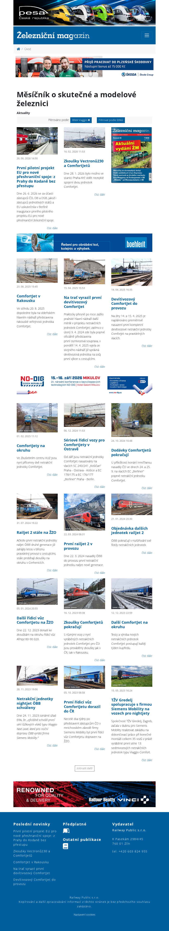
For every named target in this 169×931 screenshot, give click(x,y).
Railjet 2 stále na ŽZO (36, 532)
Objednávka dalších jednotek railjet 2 (129, 530)
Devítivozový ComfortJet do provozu (124, 303)
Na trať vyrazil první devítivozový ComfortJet (83, 302)
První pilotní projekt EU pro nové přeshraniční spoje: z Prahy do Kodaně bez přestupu (36, 176)
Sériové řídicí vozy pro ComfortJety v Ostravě (84, 444)
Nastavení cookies (84, 914)
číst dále (52, 228)
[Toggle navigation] (146, 35)
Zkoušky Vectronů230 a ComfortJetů (83, 163)
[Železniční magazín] (55, 35)
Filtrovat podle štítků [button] (111, 120)
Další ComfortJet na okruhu (129, 624)
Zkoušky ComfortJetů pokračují (83, 624)
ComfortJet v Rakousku (28, 298)
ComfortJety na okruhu (31, 448)
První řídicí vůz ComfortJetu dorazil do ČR (82, 706)
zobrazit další (85, 768)
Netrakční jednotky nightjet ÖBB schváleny (35, 703)
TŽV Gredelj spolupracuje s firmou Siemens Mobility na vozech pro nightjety (131, 706)
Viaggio (80, 120)
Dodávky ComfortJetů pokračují (131, 452)
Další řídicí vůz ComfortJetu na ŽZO (35, 620)
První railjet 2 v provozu (78, 546)
